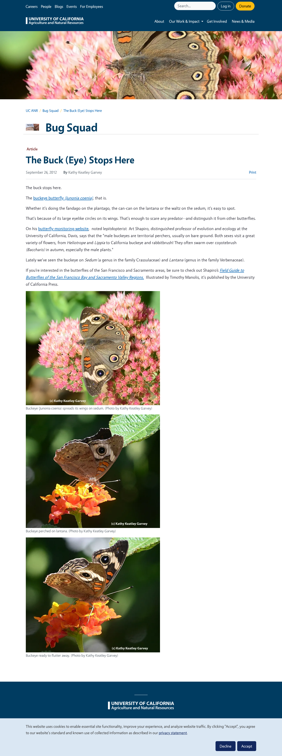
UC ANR (32, 110)
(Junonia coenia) (79, 197)
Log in (226, 6)
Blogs (59, 6)
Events (71, 6)
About (159, 21)
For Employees (91, 6)
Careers (32, 6)
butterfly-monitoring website (63, 228)
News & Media (243, 21)
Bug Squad (51, 110)
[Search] (213, 6)
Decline (225, 746)
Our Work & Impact (184, 21)
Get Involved (217, 21)
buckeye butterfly (49, 197)
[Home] (55, 21)
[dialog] (141, 737)
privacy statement (173, 732)
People (46, 6)
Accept (246, 746)
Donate (245, 6)
